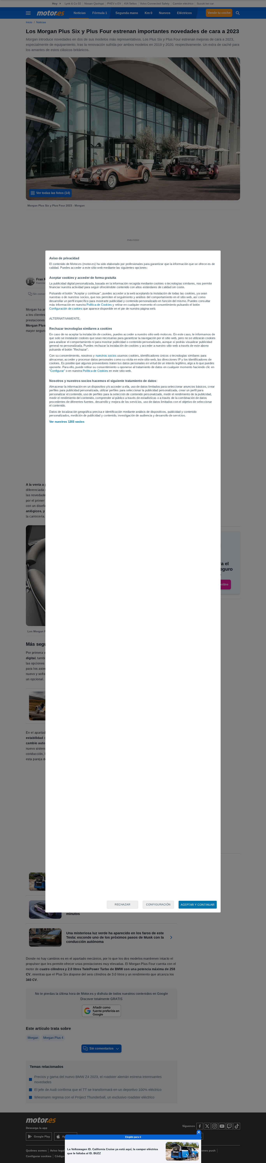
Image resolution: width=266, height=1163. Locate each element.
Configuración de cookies (65, 308)
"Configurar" (57, 370)
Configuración (158, 904)
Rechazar (122, 904)
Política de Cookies (99, 304)
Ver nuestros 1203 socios (66, 421)
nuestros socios (106, 355)
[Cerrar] (198, 1132)
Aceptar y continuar (198, 904)
